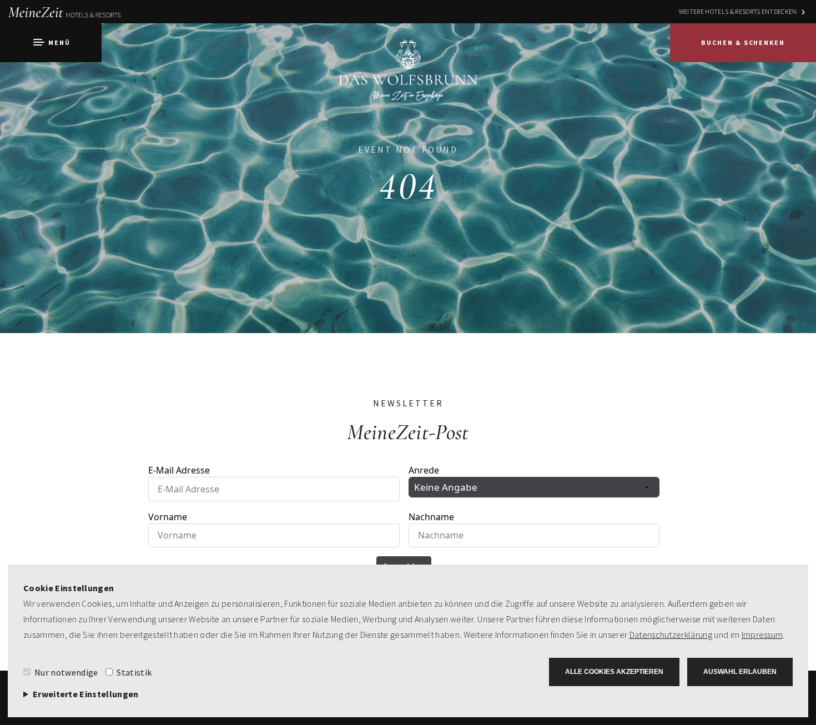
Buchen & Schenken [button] (743, 42)
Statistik (134, 672)
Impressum (762, 634)
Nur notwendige (66, 672)
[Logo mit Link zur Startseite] (408, 80)
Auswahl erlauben (740, 672)
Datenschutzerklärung (670, 634)
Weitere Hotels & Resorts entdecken (738, 11)
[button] (51, 42)
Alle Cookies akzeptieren (614, 672)
